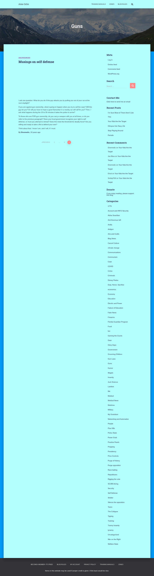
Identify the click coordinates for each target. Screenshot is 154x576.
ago (35, 132)
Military (110, 410)
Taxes (110, 507)
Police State (112, 433)
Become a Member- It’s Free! (42, 564)
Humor (110, 368)
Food (110, 326)
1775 (110, 206)
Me (109, 391)
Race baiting (112, 470)
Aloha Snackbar (114, 215)
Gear (110, 340)
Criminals (111, 275)
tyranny (110, 530)
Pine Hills (111, 428)
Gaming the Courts (115, 336)
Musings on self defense (36, 62)
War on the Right (114, 539)
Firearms (111, 317)
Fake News (112, 313)
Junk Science (113, 382)
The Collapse (113, 511)
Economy (111, 294)
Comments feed (114, 69)
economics (112, 289)
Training (111, 521)
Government (112, 350)
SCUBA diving (113, 484)
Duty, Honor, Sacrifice (116, 285)
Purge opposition (114, 465)
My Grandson (113, 414)
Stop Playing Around (115, 131)
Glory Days (112, 345)
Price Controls (113, 456)
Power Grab (112, 437)
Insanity (111, 377)
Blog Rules (122, 4)
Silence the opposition (116, 502)
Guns (110, 363)
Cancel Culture (113, 243)
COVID (110, 266)
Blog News (112, 238)
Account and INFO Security (118, 211)
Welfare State (113, 544)
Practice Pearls (113, 442)
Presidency (112, 451)
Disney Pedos (113, 280)
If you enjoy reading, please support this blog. (120, 194)
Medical (111, 396)
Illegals (110, 373)
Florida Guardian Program (118, 322)
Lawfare (111, 387)
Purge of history (114, 461)
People (110, 424)
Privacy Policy (90, 564)
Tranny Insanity (113, 525)
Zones (111, 4)
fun (109, 331)
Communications (114, 252)
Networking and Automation (118, 419)
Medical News (113, 400)
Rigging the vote (114, 479)
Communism (112, 257)
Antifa (110, 225)
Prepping (111, 447)
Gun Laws (112, 359)
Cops (110, 262)
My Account (75, 564)
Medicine (111, 405)
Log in (110, 60)
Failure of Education (115, 308)
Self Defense (113, 493)
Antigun (111, 229)
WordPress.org (113, 74)
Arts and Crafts (113, 234)
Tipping (110, 516)
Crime (110, 271)
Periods (111, 135)
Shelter (110, 498)
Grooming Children (115, 354)
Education (111, 299)
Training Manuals (98, 4)
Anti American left (114, 220)
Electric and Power (115, 303)
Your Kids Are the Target (117, 121)
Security (111, 488)
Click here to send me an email (118, 102)
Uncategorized (24, 58)
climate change (113, 248)
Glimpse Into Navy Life (116, 126)
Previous (46, 142)
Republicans (112, 475)
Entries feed (112, 64)
